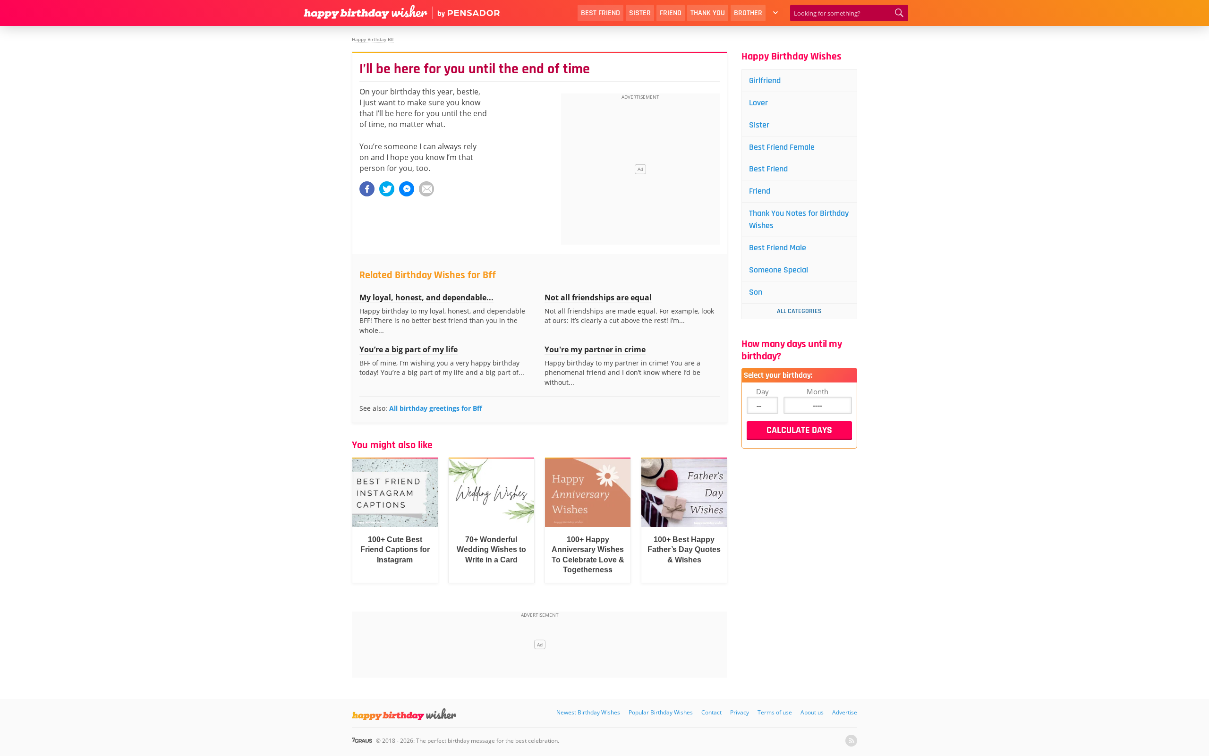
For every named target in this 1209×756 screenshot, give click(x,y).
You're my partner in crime (595, 349)
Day (762, 391)
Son (755, 292)
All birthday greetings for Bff (435, 408)
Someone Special (778, 269)
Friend (670, 13)
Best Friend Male (777, 247)
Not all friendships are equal (598, 297)
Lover (758, 102)
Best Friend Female (782, 147)
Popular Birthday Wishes (661, 712)
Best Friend (600, 13)
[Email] (426, 188)
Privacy (739, 712)
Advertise (844, 712)
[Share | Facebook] (367, 188)
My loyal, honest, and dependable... (426, 297)
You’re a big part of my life (408, 349)
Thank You (707, 13)
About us (812, 712)
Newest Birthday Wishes (588, 712)
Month (817, 391)
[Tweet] (386, 188)
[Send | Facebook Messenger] (406, 188)
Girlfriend (765, 80)
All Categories (799, 311)
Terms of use (775, 712)
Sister (640, 13)
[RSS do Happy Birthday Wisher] (851, 741)
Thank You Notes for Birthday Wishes (799, 219)
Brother (748, 13)
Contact (711, 712)
